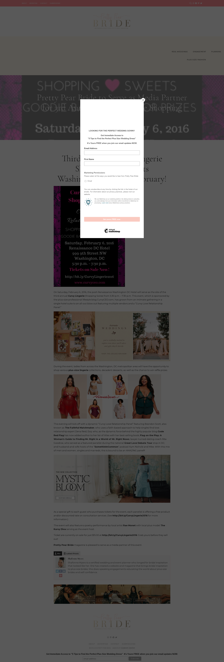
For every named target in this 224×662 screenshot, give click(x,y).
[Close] (143, 100)
